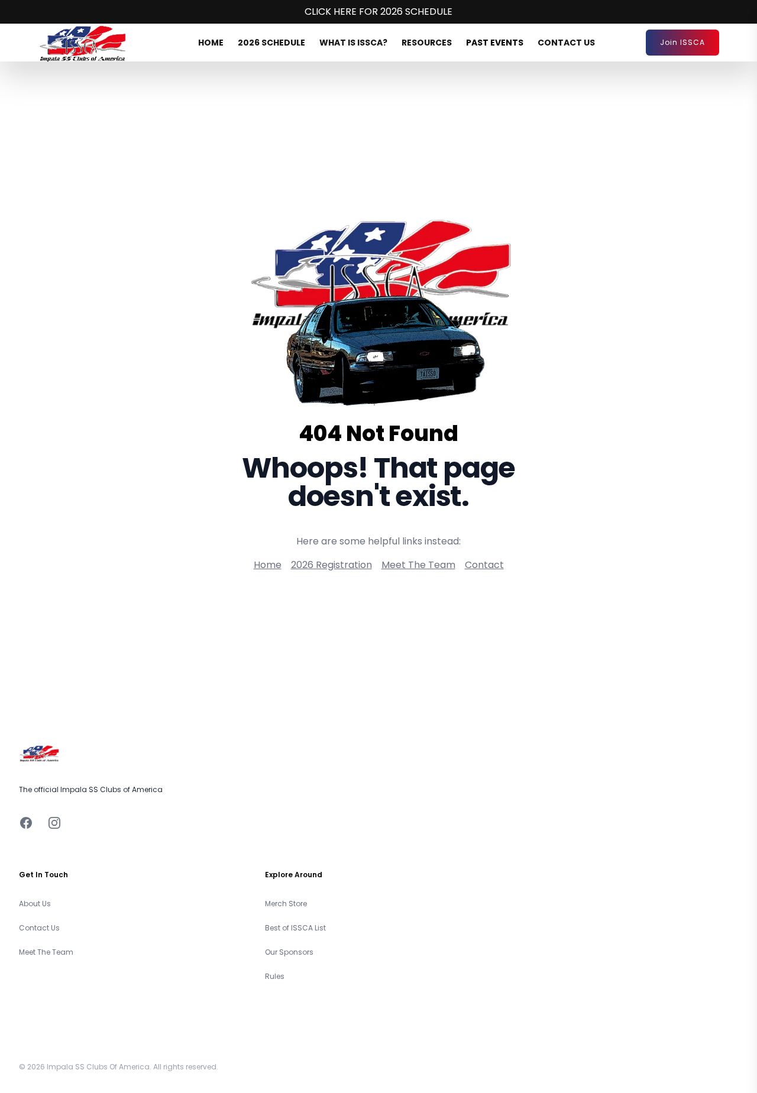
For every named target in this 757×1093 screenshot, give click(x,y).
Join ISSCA (682, 42)
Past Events (494, 42)
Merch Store (286, 904)
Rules (274, 976)
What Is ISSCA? (353, 42)
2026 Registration (331, 565)
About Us (35, 904)
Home (211, 42)
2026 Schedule (271, 42)
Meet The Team (418, 565)
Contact (484, 565)
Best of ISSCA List (295, 928)
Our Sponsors (289, 952)
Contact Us (566, 42)
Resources (427, 42)
